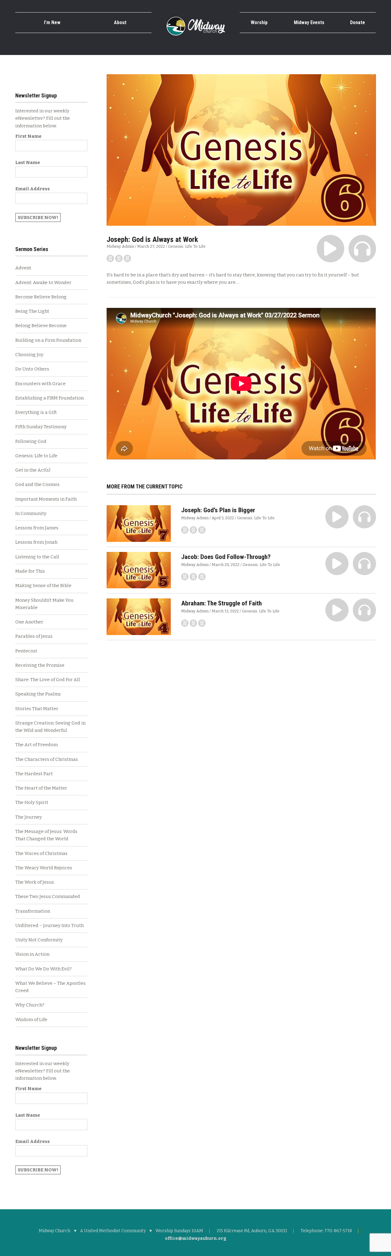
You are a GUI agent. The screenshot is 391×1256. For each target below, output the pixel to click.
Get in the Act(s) (32, 470)
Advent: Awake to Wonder (43, 282)
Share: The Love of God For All (47, 679)
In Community (30, 513)
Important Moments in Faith (46, 499)
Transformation (32, 911)
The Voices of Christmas (41, 853)
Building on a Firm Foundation (48, 340)
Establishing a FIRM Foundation (49, 398)
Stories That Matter (36, 708)
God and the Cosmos (37, 484)
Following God (30, 441)
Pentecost (26, 651)
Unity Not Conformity (39, 940)
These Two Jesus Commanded (47, 896)
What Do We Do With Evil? (43, 969)
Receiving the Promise (39, 665)
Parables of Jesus (34, 636)
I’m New (52, 22)
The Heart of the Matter (41, 788)
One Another (29, 622)
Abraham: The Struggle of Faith (221, 603)
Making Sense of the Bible (43, 585)
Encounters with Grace (40, 383)
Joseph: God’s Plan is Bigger (218, 510)
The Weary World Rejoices (43, 868)
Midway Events (309, 22)
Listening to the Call (37, 557)
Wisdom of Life (31, 1019)
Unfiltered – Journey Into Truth (49, 925)
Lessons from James (36, 528)
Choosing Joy (29, 354)
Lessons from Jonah (36, 542)
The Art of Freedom (36, 744)
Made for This (30, 571)
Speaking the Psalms (38, 694)
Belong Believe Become (41, 325)
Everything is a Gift (36, 412)
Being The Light (32, 311)
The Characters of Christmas (46, 759)
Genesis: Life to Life (187, 246)
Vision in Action (32, 954)
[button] (330, 248)
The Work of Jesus (34, 882)
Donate (357, 22)
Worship (259, 22)
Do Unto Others (32, 369)
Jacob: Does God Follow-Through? (226, 556)
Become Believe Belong (41, 297)
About (120, 22)
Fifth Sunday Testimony (41, 426)
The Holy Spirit (31, 802)
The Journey (28, 817)
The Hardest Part (34, 773)
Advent (23, 268)
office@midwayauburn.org (195, 1238)
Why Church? (29, 1005)
